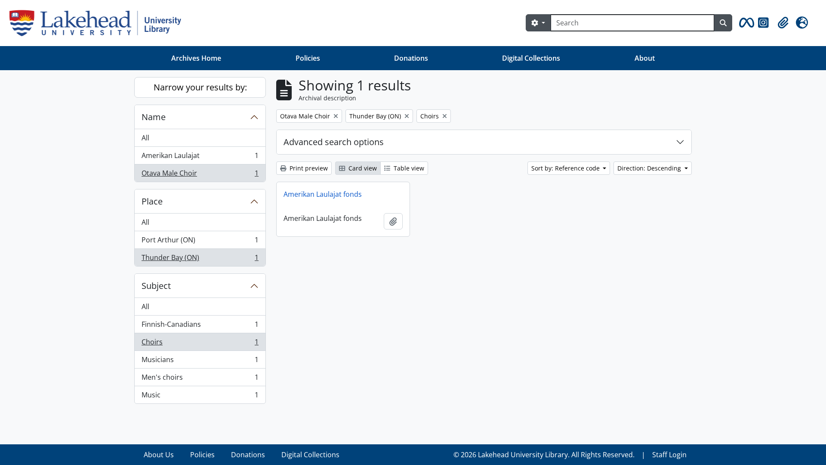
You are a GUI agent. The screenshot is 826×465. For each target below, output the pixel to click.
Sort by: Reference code (566, 168)
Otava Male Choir (200, 175)
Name (154, 117)
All (145, 138)
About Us (159, 454)
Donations (411, 58)
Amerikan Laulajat (200, 157)
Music (200, 396)
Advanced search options (334, 142)
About (645, 58)
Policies (308, 58)
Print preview (308, 168)
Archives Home (196, 58)
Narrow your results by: (200, 87)
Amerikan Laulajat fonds (323, 194)
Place (152, 201)
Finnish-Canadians (200, 326)
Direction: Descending (650, 168)
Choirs (200, 344)
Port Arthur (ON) (200, 242)
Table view (408, 168)
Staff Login (669, 454)
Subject (156, 285)
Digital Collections (531, 58)
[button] (745, 22)
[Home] (98, 23)
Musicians (200, 362)
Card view (362, 168)
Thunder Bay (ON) (200, 259)
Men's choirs (200, 379)
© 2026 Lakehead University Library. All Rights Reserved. (544, 454)
